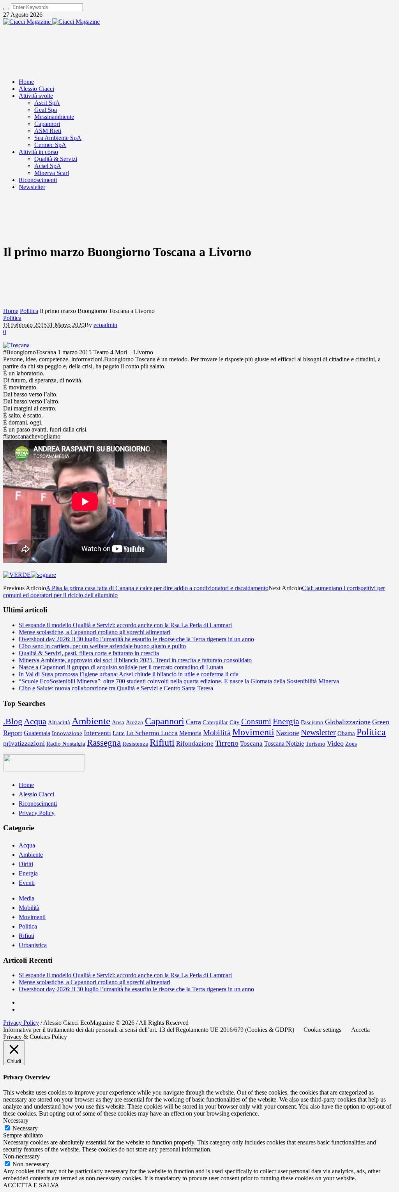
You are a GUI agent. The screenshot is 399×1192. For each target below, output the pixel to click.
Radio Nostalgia (65, 743)
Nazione (287, 733)
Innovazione (67, 733)
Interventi (97, 733)
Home (10, 311)
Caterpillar (215, 722)
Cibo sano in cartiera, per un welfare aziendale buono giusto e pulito (102, 646)
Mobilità (217, 732)
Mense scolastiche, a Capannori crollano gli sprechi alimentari (94, 632)
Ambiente (91, 720)
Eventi (27, 882)
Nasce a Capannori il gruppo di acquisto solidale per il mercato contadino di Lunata (121, 667)
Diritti (26, 864)
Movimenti (253, 732)
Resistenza (135, 743)
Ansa (118, 722)
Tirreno (226, 743)
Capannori (164, 721)
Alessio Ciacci (36, 794)
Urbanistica (33, 945)
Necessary (25, 1128)
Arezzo (134, 722)
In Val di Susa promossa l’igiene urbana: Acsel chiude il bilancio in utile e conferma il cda (128, 674)
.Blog (12, 721)
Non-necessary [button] (21, 1156)
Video (335, 743)
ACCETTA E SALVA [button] (31, 1185)
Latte (119, 733)
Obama (346, 733)
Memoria (190, 733)
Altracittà (59, 722)
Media (26, 898)
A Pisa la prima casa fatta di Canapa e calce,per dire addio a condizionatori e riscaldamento (157, 588)
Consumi (256, 721)
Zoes (351, 744)
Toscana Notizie (284, 743)
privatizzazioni (24, 743)
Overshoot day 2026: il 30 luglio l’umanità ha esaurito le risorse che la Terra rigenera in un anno (136, 639)
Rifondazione (195, 743)
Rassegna (104, 743)
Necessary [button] (15, 1120)
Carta (193, 722)
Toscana (251, 743)
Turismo (315, 744)
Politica (29, 311)
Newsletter (318, 732)
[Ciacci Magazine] (51, 21)
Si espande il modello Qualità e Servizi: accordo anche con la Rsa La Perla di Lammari (125, 625)
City (235, 722)
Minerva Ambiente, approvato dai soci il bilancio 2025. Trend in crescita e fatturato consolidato (135, 660)
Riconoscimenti (38, 803)
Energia (286, 721)
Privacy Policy (37, 813)
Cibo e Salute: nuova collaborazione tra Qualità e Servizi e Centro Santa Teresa (116, 688)
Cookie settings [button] (322, 1029)
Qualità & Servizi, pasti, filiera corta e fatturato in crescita (89, 653)
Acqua (35, 721)
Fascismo (312, 722)
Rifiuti (162, 742)
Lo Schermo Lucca (152, 733)
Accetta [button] (360, 1029)
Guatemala (37, 733)
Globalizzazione (348, 722)
